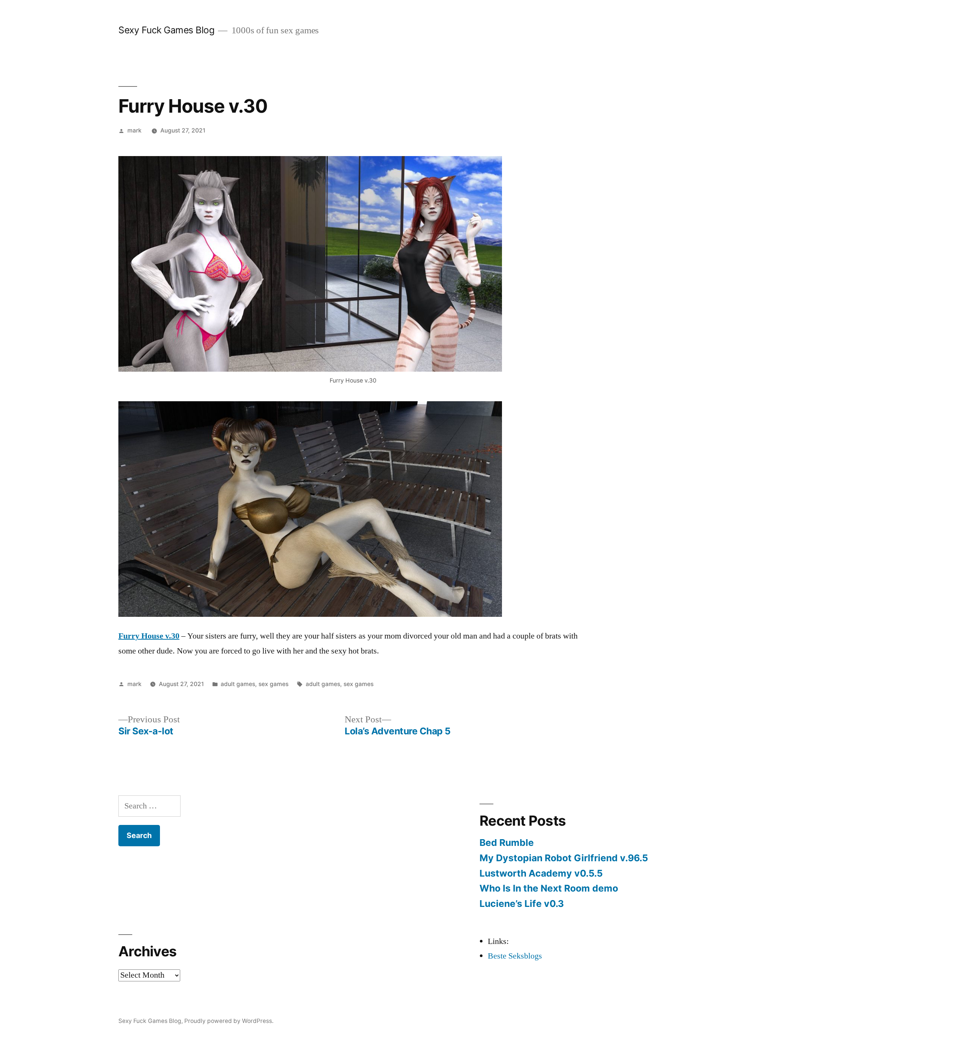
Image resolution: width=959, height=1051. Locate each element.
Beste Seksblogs (515, 956)
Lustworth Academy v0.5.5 (541, 873)
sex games (273, 684)
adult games (238, 684)
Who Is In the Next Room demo (549, 888)
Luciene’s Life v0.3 (522, 903)
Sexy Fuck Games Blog (166, 30)
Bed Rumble (507, 842)
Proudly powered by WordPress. (228, 1020)
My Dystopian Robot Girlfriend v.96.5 (564, 857)
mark (134, 130)
